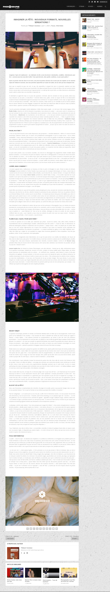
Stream (81, 6)
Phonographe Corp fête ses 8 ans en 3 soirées (68, 580)
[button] (105, 8)
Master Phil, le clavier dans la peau (33, 580)
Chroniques (71, 6)
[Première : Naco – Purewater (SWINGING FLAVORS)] (84, 99)
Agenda (99, 6)
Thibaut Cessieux (34, 26)
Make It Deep (51, 175)
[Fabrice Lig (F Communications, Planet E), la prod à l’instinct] (84, 90)
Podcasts (89, 22)
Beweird (31, 111)
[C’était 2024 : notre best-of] (84, 53)
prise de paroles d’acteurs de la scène (46, 80)
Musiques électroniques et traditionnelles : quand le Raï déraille (94, 45)
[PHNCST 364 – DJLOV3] (84, 20)
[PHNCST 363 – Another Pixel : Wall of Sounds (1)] (84, 27)
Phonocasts (96, 21)
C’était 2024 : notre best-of (95, 52)
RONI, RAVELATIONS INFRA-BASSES (94, 80)
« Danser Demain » (58, 173)
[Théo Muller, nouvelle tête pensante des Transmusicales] (84, 36)
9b (37, 145)
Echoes (90, 6)
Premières (96, 103)
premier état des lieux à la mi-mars (23, 80)
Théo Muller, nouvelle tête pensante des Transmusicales (94, 36)
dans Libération (51, 243)
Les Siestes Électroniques (33, 248)
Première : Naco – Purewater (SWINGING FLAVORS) (93, 100)
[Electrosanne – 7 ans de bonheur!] (51, 573)
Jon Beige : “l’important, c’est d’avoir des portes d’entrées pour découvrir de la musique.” (95, 71)
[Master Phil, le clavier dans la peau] (33, 573)
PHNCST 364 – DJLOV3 (93, 19)
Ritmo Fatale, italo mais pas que (14, 580)
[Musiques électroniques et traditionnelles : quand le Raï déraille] (84, 44)
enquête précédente (39, 264)
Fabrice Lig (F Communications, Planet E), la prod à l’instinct (95, 90)
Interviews (59, 26)
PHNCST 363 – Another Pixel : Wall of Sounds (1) (95, 26)
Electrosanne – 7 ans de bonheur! (50, 580)
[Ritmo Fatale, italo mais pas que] (15, 573)
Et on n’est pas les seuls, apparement (52, 442)
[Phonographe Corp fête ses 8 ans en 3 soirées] (69, 573)
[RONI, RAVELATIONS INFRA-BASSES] (84, 81)
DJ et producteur (30, 115)
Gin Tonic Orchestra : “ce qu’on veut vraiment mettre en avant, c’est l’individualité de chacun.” (94, 61)
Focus (53, 26)
